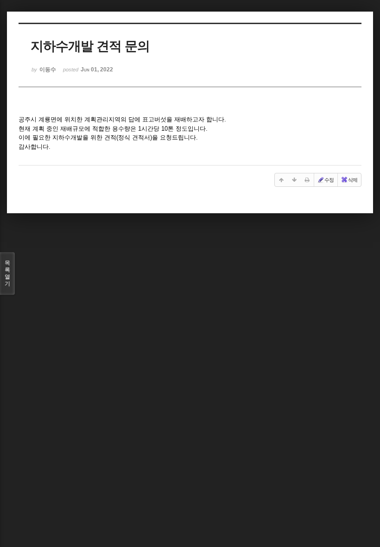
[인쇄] (307, 179)
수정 (329, 180)
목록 (7, 273)
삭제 (352, 180)
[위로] (281, 179)
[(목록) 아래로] (294, 179)
